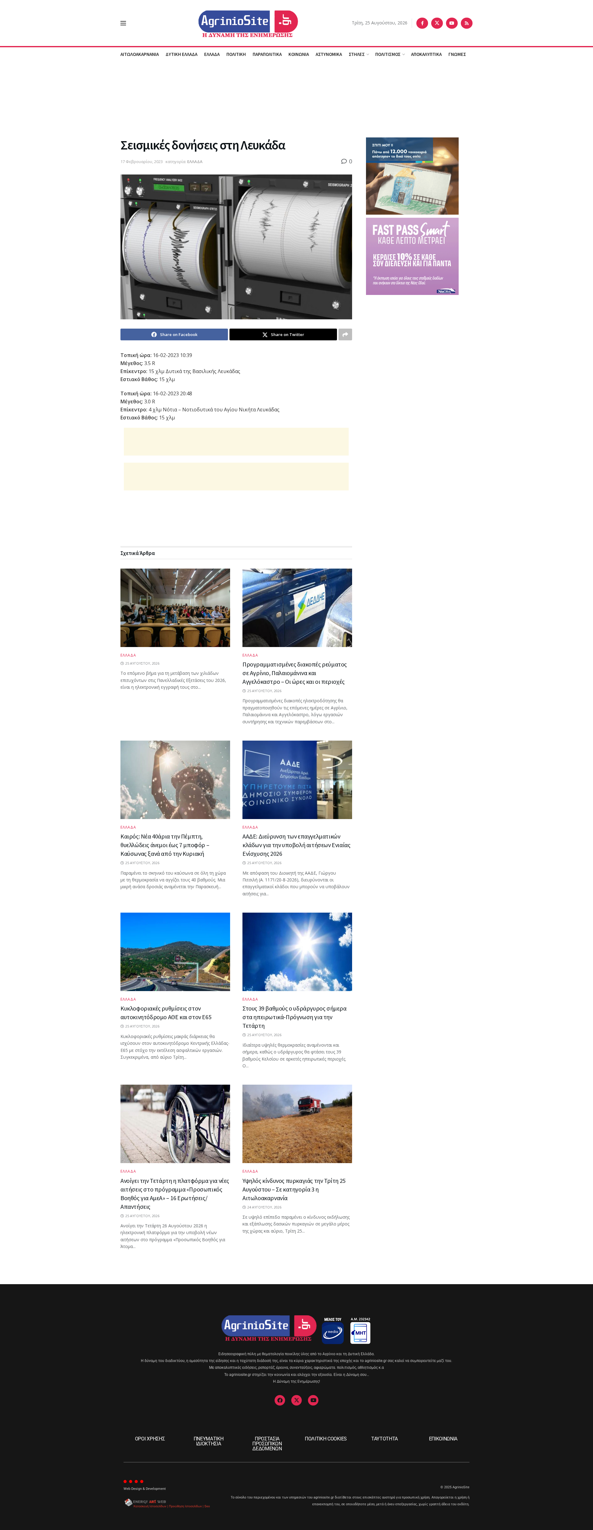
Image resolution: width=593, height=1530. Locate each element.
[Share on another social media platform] (345, 334)
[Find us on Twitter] (437, 23)
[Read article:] (175, 608)
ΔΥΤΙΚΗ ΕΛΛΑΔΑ (181, 54)
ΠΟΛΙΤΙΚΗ (236, 54)
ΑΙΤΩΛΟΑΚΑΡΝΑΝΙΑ (139, 54)
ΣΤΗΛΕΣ (357, 54)
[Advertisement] (296, 98)
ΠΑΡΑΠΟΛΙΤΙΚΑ (267, 54)
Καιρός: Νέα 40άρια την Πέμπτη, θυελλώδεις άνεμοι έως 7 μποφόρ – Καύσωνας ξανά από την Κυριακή (164, 844)
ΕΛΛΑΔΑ (212, 54)
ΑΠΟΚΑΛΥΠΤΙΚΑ (426, 54)
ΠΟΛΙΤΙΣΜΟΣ (388, 54)
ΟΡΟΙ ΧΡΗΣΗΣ (150, 1439)
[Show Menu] (123, 23)
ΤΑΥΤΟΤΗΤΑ (384, 1439)
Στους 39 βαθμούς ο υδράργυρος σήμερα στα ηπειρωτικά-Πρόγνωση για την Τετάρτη (294, 1016)
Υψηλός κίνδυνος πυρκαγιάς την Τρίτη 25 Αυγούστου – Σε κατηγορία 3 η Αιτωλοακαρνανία (294, 1189)
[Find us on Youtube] (452, 23)
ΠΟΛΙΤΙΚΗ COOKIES (326, 1439)
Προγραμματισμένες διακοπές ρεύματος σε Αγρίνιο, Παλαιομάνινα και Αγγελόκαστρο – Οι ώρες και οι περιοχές (294, 672)
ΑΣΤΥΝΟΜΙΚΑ (329, 54)
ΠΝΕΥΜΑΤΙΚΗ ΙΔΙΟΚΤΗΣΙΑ (209, 1441)
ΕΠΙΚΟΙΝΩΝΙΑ (443, 1439)
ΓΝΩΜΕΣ (457, 54)
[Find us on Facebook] (422, 23)
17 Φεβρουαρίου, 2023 (141, 161)
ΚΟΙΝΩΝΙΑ (298, 54)
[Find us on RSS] (467, 23)
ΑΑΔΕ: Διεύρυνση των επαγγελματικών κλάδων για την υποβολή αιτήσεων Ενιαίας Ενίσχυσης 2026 (296, 844)
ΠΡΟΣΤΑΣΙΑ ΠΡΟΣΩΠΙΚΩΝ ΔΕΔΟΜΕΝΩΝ (267, 1444)
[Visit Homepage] (239, 23)
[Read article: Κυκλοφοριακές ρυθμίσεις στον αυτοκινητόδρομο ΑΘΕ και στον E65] (175, 952)
